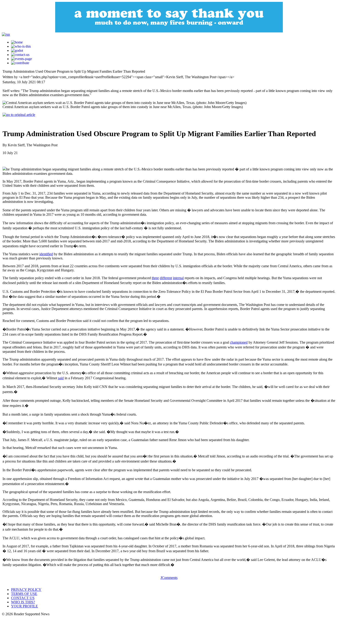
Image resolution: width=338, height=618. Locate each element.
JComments (169, 578)
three (155, 278)
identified (46, 254)
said (61, 378)
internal (178, 278)
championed (239, 342)
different (166, 278)
